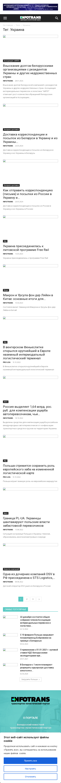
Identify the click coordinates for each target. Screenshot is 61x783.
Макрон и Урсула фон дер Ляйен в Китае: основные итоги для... (28, 297)
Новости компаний (11, 569)
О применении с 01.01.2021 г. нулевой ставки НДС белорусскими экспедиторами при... (39, 653)
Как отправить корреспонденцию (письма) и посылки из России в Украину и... (28, 194)
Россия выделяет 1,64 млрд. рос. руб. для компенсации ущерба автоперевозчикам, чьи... (27, 410)
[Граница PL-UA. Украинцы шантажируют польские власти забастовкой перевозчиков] (30, 501)
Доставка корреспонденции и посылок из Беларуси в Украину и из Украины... (30, 138)
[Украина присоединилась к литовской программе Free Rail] (30, 228)
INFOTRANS (8, 81)
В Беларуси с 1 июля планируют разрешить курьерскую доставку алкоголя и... (37, 667)
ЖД (5, 241)
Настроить (30, 768)
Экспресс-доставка (11, 129)
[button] (5, 18)
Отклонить (30, 776)
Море (6, 290)
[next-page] (39, 599)
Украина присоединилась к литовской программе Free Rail (26, 248)
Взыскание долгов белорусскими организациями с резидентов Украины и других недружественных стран (30, 71)
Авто (6, 402)
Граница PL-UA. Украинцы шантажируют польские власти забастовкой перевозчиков (26, 521)
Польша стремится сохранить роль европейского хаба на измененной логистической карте (29, 469)
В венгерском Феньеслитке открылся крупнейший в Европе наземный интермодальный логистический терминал (26, 352)
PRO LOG (7, 362)
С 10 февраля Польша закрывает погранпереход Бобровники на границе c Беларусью (37, 638)
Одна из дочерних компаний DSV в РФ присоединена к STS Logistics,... (29, 576)
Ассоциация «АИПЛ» (12, 61)
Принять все (30, 760)
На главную (8, 25)
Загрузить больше (29, 679)
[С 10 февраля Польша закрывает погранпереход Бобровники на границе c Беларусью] (10, 638)
